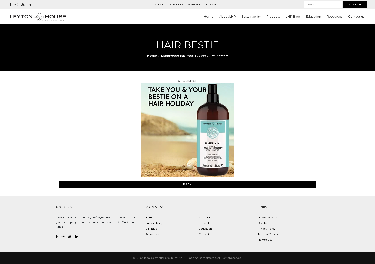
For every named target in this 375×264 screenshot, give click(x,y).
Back (187, 184)
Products (273, 16)
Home (208, 16)
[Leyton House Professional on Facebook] (10, 4)
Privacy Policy (266, 228)
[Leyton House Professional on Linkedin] (29, 4)
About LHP (227, 16)
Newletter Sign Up (269, 217)
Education (313, 16)
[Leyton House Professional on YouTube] (23, 4)
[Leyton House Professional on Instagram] (16, 4)
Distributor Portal (268, 223)
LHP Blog (293, 16)
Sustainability (251, 16)
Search (355, 4)
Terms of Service (268, 234)
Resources (334, 16)
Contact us (356, 16)
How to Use (265, 239)
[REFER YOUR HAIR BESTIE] (187, 129)
